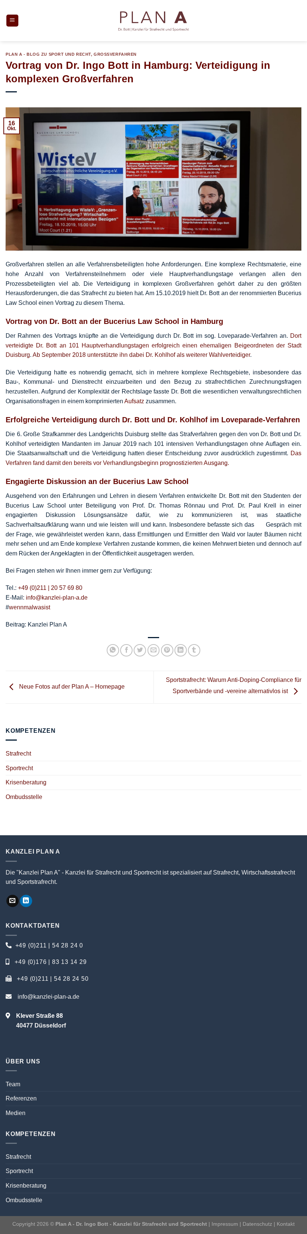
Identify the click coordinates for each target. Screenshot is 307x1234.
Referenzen (21, 1098)
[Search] (298, 20)
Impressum (225, 1224)
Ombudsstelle (24, 797)
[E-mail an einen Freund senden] (154, 650)
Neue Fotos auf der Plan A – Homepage (71, 686)
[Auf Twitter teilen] (140, 650)
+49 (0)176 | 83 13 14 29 (50, 962)
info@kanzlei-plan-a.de (57, 597)
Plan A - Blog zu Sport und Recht (48, 54)
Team (13, 1084)
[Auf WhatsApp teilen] (113, 650)
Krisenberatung (26, 782)
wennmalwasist (29, 607)
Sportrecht (19, 768)
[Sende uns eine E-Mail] (12, 901)
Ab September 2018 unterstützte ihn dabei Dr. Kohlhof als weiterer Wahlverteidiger (141, 355)
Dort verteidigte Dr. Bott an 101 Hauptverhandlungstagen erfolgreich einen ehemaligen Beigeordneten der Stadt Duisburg (153, 345)
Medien (15, 1113)
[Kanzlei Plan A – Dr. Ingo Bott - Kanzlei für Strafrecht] (153, 20)
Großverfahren (115, 54)
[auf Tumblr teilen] (194, 650)
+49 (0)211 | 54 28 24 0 (49, 945)
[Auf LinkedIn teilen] (180, 650)
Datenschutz (258, 1224)
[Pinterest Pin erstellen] (167, 650)
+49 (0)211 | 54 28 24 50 (52, 979)
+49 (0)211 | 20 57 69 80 (50, 588)
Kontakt (286, 1224)
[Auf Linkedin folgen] (26, 901)
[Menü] (12, 21)
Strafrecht (18, 753)
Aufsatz (134, 401)
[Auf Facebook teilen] (126, 650)
